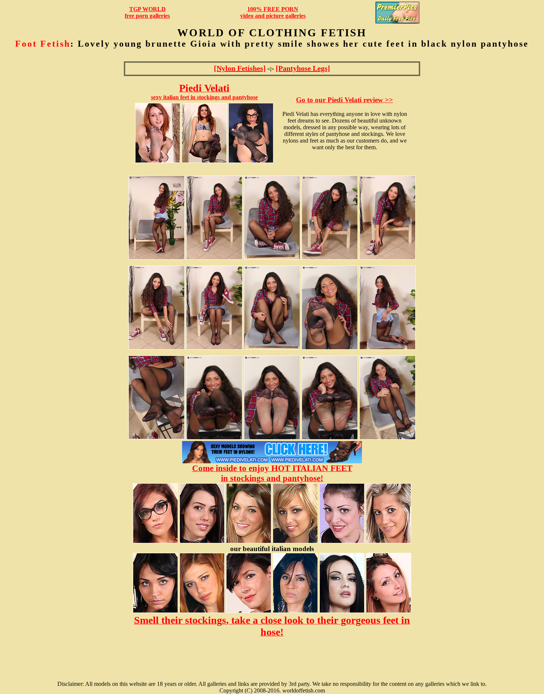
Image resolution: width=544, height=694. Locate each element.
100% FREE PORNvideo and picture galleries (273, 12)
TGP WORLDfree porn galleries (147, 12)
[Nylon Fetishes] (240, 68)
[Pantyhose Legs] (303, 68)
